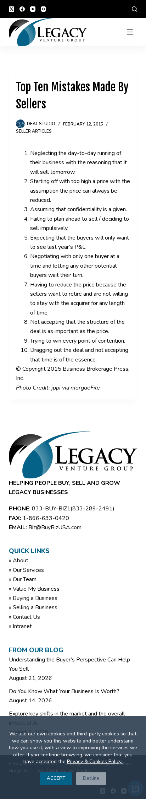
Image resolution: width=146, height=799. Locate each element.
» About (18, 560)
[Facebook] (22, 9)
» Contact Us (24, 617)
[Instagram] (43, 9)
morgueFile (85, 388)
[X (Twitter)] (11, 9)
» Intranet (20, 626)
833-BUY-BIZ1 (51, 509)
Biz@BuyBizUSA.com (55, 527)
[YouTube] (32, 9)
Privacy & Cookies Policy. (94, 761)
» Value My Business (34, 589)
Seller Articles (34, 131)
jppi (56, 388)
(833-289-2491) (92, 509)
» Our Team (22, 579)
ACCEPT (56, 778)
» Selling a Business (33, 607)
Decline (91, 778)
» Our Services (26, 570)
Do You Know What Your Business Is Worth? (64, 691)
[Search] (134, 9)
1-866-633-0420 (46, 518)
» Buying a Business (33, 598)
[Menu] (130, 32)
